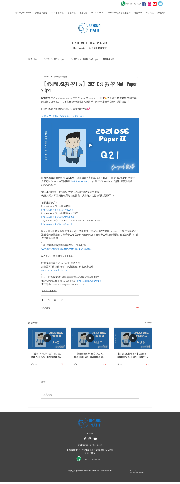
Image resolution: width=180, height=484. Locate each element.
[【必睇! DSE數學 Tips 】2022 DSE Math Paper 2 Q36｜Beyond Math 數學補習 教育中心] (133, 338)
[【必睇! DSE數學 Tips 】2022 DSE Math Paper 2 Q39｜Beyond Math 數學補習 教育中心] (90, 338)
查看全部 (148, 323)
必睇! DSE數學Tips (53, 59)
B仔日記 (33, 59)
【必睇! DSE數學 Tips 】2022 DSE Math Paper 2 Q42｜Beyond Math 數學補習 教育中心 (46, 355)
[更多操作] (137, 76)
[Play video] (90, 145)
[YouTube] (144, 4)
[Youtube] (155, 4)
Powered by (133, 471)
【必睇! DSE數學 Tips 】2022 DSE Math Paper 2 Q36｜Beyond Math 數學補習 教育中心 (132, 355)
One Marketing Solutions (137, 472)
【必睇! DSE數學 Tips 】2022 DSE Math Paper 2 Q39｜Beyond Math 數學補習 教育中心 (89, 355)
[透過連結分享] (62, 300)
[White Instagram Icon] (90, 439)
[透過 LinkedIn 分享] (55, 300)
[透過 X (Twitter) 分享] (49, 300)
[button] (23, 13)
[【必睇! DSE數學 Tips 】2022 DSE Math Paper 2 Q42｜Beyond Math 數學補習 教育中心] (47, 338)
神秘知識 (108, 59)
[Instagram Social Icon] (149, 4)
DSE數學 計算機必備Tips (83, 59)
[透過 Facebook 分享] (42, 300)
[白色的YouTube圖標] (95, 439)
